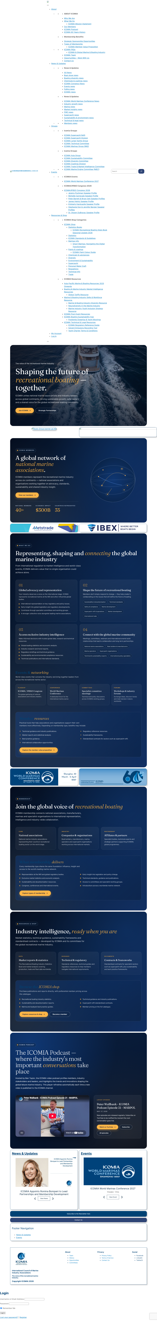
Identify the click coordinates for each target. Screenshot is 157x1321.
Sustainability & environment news (79, 118)
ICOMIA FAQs (69, 49)
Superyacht (73, 263)
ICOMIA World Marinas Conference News (81, 101)
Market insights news (73, 109)
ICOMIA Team (70, 55)
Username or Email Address (12, 1299)
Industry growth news (73, 104)
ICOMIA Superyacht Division (76, 138)
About (53, 9)
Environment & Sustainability (80, 261)
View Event (113, 1197)
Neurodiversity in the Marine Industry (84, 306)
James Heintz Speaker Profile (81, 201)
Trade (70, 274)
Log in (53, 336)
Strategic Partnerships (47, 410)
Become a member (60, 1014)
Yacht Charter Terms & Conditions (83, 331)
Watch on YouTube (108, 1127)
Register (23, 1317)
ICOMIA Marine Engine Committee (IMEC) (81, 169)
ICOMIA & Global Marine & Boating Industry (86, 52)
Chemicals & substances (78, 255)
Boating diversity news (74, 78)
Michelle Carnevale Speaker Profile (83, 196)
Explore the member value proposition (37, 750)
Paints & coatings (75, 249)
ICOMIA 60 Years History (74, 32)
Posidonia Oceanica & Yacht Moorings (84, 320)
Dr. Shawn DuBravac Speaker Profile (83, 213)
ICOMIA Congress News (74, 84)
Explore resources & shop (32, 1014)
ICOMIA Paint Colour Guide (84, 252)
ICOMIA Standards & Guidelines (82, 238)
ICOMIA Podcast (71, 29)
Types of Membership (73, 44)
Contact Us (69, 61)
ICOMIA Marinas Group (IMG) (76, 146)
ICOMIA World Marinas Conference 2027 (81, 181)
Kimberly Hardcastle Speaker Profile (83, 204)
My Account (56, 333)
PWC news (68, 112)
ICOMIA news (70, 92)
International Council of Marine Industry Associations (25, 1272)
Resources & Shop (59, 215)
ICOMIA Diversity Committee (76, 161)
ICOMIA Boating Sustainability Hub (79, 317)
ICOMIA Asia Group (72, 155)
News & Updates (58, 63)
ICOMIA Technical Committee (76, 143)
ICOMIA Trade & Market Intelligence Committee (84, 167)
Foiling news (69, 89)
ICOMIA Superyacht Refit (74, 135)
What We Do (69, 21)
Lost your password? (9, 1317)
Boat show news (71, 75)
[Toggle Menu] (48, 5)
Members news (70, 123)
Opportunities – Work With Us (76, 58)
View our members (27, 495)
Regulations (73, 269)
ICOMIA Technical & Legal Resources (80, 322)
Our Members (70, 27)
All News (68, 73)
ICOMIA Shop (69, 224)
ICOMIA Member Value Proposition (83, 47)
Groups (54, 126)
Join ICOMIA (25, 410)
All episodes (104, 1133)
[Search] (141, 171)
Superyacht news (71, 115)
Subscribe (126, 1127)
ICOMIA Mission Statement (79, 24)
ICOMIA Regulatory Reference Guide (83, 325)
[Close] (48, 341)
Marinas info (73, 241)
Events (54, 172)
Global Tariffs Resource (78, 295)
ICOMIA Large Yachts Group (76, 141)
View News (44, 1198)
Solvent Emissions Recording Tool (82, 328)
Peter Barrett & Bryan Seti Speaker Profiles (86, 199)
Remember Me (8, 1308)
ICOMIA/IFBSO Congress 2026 (77, 190)
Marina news (69, 107)
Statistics (72, 235)
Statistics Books (75, 227)
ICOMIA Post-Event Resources (77, 314)
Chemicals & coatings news (76, 81)
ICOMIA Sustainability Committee (78, 158)
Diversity (72, 258)
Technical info (74, 272)
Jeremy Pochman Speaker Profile (82, 193)
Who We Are (69, 18)
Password (4, 1304)
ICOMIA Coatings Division (75, 164)
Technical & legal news (74, 120)
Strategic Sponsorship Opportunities (79, 41)
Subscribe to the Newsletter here (78, 1214)
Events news (69, 86)
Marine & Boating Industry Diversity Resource (87, 303)
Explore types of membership (34, 893)
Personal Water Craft (77, 266)
